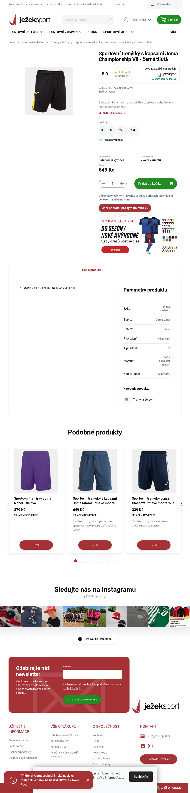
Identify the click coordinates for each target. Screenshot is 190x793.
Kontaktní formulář (159, 759)
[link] (139, 74)
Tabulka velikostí (113, 139)
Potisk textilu (16, 4)
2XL (121, 130)
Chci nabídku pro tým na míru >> (125, 208)
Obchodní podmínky (20, 752)
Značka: (107, 92)
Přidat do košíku (150, 183)
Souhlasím (141, 776)
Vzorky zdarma (62, 4)
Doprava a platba (18, 740)
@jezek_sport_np (95, 596)
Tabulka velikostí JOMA (90, 4)
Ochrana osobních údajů (23, 757)
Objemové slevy (101, 764)
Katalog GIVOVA (59, 740)
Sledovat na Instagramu (98, 638)
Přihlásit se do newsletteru (82, 699)
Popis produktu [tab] (92, 270)
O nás (96, 740)
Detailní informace (110, 113)
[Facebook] (143, 745)
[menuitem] (26, 32)
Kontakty (98, 735)
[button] (75, 561)
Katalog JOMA (58, 746)
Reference (98, 746)
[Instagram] (150, 745)
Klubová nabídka (38, 4)
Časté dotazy (16, 746)
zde (120, 777)
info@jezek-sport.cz (159, 736)
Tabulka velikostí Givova (64, 735)
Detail (36, 545)
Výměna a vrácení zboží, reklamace (64, 754)
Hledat (109, 19)
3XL (133, 130)
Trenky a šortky (143, 399)
